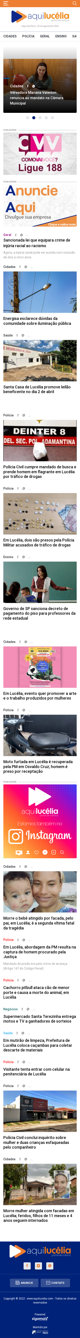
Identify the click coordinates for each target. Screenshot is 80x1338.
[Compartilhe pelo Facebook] (27, 86)
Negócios (10, 1009)
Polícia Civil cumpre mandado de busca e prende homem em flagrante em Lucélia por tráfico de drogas (39, 472)
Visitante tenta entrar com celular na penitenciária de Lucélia (36, 1072)
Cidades (10, 36)
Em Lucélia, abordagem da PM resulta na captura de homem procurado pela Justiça (39, 952)
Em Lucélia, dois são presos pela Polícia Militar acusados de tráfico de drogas (38, 542)
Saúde (8, 335)
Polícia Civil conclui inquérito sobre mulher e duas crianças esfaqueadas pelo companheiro (36, 1142)
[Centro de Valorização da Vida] (40, 153)
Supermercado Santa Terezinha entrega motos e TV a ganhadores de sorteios (39, 1019)
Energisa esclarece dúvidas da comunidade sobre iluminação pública (37, 321)
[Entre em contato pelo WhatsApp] (49, 1265)
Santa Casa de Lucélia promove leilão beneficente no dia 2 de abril (37, 389)
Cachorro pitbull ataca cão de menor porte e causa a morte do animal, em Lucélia (36, 992)
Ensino (61, 36)
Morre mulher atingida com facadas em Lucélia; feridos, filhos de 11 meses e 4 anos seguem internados (38, 1215)
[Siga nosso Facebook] (27, 1265)
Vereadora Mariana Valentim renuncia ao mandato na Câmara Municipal (36, 97)
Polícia (28, 36)
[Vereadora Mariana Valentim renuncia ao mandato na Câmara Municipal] (40, 79)
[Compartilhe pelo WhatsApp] (33, 86)
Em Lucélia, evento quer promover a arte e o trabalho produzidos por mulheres (39, 696)
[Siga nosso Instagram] (38, 1265)
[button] (27, 117)
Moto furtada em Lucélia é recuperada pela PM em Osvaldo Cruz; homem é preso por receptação (38, 766)
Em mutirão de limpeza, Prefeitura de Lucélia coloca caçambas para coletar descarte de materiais (37, 1045)
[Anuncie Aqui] (40, 205)
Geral (45, 36)
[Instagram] (40, 821)
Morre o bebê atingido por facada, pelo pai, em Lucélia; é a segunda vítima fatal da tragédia (38, 923)
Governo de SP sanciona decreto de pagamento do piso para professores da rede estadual (39, 613)
